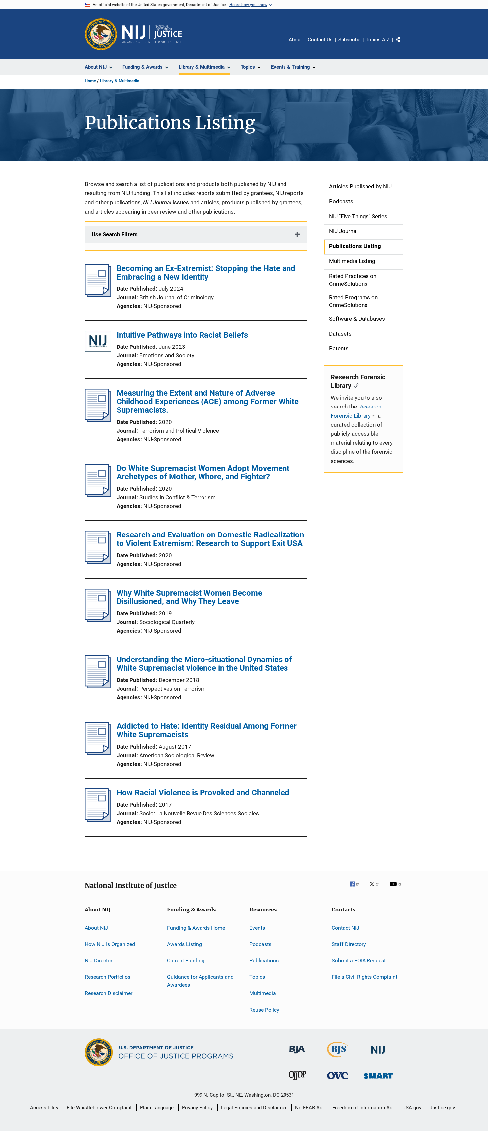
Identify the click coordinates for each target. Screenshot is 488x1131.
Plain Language (157, 1108)
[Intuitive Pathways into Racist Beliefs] (98, 343)
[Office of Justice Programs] (101, 34)
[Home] (152, 34)
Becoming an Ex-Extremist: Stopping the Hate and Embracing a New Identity (206, 273)
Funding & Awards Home (196, 928)
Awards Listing (184, 944)
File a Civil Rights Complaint (364, 977)
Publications (264, 960)
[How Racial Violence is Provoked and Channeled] (98, 819)
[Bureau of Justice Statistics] (338, 1059)
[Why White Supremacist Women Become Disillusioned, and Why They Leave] (98, 619)
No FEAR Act (309, 1108)
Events (257, 928)
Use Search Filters (115, 234)
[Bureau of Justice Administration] (297, 1055)
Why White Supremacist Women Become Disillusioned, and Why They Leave (189, 597)
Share (403, 44)
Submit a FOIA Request (359, 960)
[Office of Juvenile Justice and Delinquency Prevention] (297, 1081)
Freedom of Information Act (363, 1108)
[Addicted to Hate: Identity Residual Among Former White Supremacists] (98, 753)
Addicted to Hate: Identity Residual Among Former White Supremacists (207, 730)
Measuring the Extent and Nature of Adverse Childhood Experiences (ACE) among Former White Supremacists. (208, 401)
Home (90, 80)
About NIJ (96, 928)
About (295, 40)
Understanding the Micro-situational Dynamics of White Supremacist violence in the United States (204, 664)
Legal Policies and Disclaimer (254, 1108)
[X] (376, 888)
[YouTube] (396, 888)
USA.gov (411, 1108)
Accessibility (44, 1108)
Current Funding (185, 960)
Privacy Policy (197, 1108)
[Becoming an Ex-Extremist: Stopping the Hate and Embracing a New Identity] (98, 295)
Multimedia (262, 993)
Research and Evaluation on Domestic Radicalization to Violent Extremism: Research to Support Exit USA (210, 539)
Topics (257, 977)
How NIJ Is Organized (110, 944)
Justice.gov (442, 1108)
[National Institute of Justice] (378, 1055)
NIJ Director (98, 960)
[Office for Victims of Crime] (337, 1080)
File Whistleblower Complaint (99, 1108)
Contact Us (320, 40)
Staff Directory (349, 944)
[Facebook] (357, 888)
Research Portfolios (107, 977)
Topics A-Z (378, 40)
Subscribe (349, 40)
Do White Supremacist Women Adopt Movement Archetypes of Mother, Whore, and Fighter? (203, 472)
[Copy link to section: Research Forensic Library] (354, 385)
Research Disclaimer (108, 993)
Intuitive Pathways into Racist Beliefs (182, 335)
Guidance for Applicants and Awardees (200, 981)
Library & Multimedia (119, 80)
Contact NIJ (345, 928)
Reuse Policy (264, 1009)
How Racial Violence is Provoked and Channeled (203, 792)
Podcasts (260, 944)
